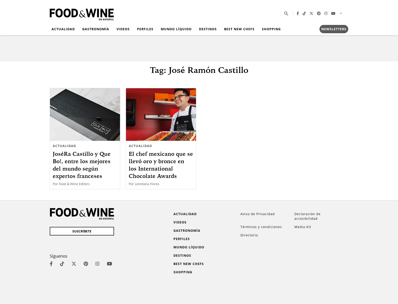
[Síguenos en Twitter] (311, 13)
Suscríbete (81, 231)
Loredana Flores (147, 184)
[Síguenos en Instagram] (326, 13)
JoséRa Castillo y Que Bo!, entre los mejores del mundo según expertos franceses (82, 164)
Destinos (208, 29)
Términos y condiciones (261, 227)
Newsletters (333, 29)
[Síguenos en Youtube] (333, 13)
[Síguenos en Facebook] (298, 13)
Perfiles (145, 29)
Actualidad (63, 29)
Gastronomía (95, 29)
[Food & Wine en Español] (82, 13)
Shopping (271, 29)
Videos (123, 29)
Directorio (249, 235)
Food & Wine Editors (74, 184)
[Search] (286, 13)
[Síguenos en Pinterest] (319, 13)
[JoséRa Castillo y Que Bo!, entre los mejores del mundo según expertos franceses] (85, 114)
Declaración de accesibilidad (307, 216)
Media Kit (302, 227)
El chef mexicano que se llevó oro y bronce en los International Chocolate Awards (161, 164)
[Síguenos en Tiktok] (304, 13)
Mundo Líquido (176, 29)
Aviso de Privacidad (257, 214)
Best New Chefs (239, 29)
